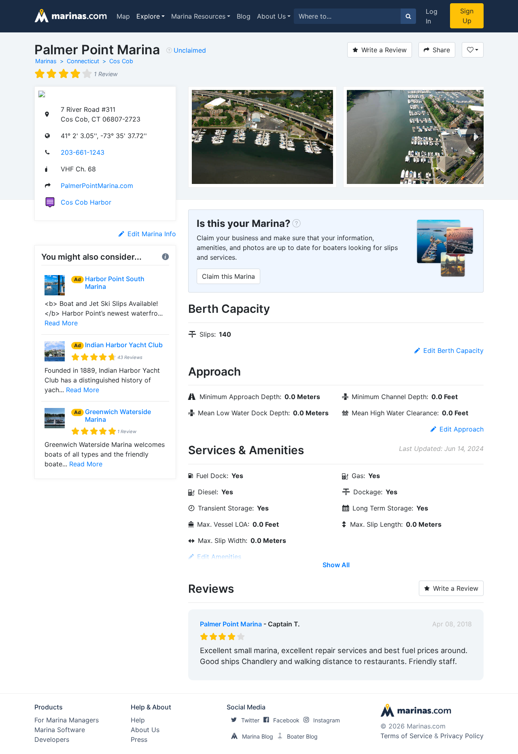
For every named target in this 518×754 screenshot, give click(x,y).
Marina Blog (257, 736)
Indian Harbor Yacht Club (124, 345)
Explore (148, 16)
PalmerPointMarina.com (97, 186)
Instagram (326, 720)
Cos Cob (121, 61)
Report (461, 672)
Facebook (286, 720)
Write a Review (384, 50)
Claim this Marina (228, 276)
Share (441, 50)
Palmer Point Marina (231, 624)
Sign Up (466, 16)
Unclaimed (190, 50)
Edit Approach (461, 429)
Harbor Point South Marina (114, 282)
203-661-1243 (82, 152)
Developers (51, 739)
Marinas (46, 61)
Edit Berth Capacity (453, 350)
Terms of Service (406, 736)
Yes (260, 672)
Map (123, 16)
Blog (244, 16)
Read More (61, 323)
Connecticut (83, 61)
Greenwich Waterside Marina (118, 415)
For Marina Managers (66, 720)
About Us (271, 16)
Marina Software (59, 730)
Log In (431, 16)
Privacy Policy (462, 736)
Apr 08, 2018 (452, 624)
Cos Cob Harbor (86, 202)
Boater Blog (302, 736)
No (277, 672)
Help (138, 720)
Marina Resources (198, 16)
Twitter (250, 720)
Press (139, 739)
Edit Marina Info (151, 234)
